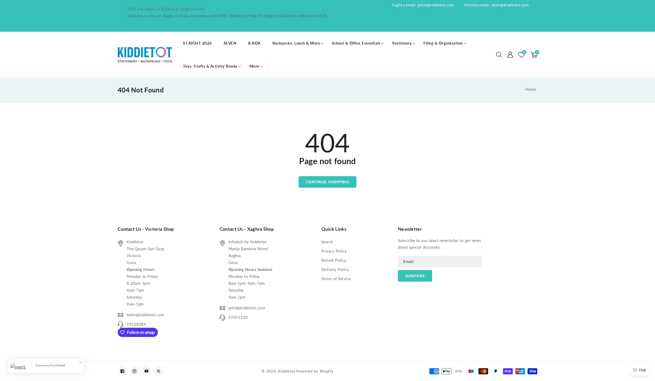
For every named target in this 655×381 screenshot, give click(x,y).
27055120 (238, 317)
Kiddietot (286, 371)
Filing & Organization (443, 43)
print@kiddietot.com (246, 307)
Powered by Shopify (315, 371)
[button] (499, 54)
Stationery (402, 43)
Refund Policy (333, 260)
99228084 (136, 324)
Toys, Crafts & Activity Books (210, 66)
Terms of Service (336, 278)
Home (530, 89)
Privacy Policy (334, 251)
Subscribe (415, 276)
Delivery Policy (335, 269)
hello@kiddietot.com (145, 314)
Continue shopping (327, 181)
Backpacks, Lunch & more (296, 43)
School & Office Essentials (356, 43)
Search (327, 241)
